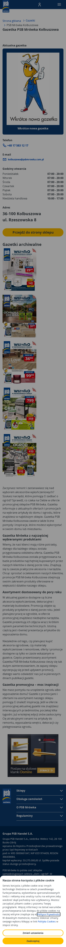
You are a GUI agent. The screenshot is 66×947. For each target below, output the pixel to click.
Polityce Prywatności (48, 914)
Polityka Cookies (47, 921)
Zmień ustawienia (33, 933)
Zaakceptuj (33, 941)
